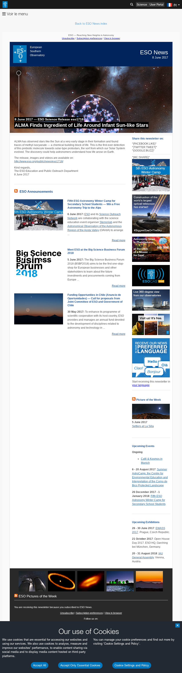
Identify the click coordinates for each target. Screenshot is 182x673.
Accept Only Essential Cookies (80, 665)
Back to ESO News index (91, 23)
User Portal (157, 4)
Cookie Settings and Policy (132, 665)
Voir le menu (17, 14)
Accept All (39, 665)
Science (142, 4)
